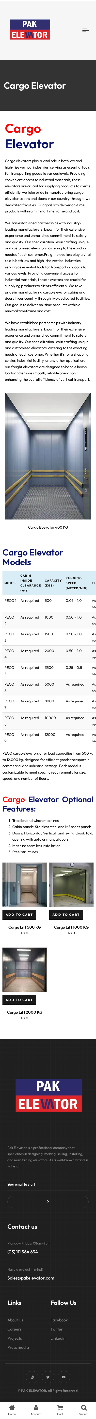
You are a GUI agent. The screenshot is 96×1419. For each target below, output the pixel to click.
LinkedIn (57, 1338)
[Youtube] (64, 1377)
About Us (15, 1319)
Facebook (59, 1319)
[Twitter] (48, 1377)
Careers (14, 1329)
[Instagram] (32, 1377)
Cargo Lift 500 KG (24, 927)
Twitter (56, 1329)
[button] (19, 915)
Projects (14, 1338)
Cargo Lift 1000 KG (71, 927)
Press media (18, 1347)
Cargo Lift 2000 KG (24, 1012)
